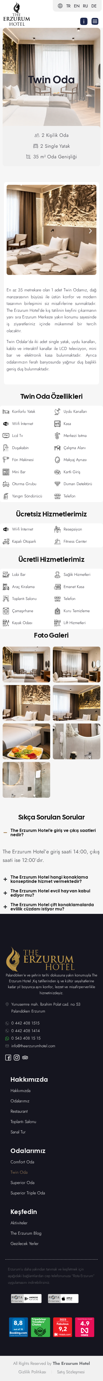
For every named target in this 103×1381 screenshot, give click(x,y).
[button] (12, 230)
